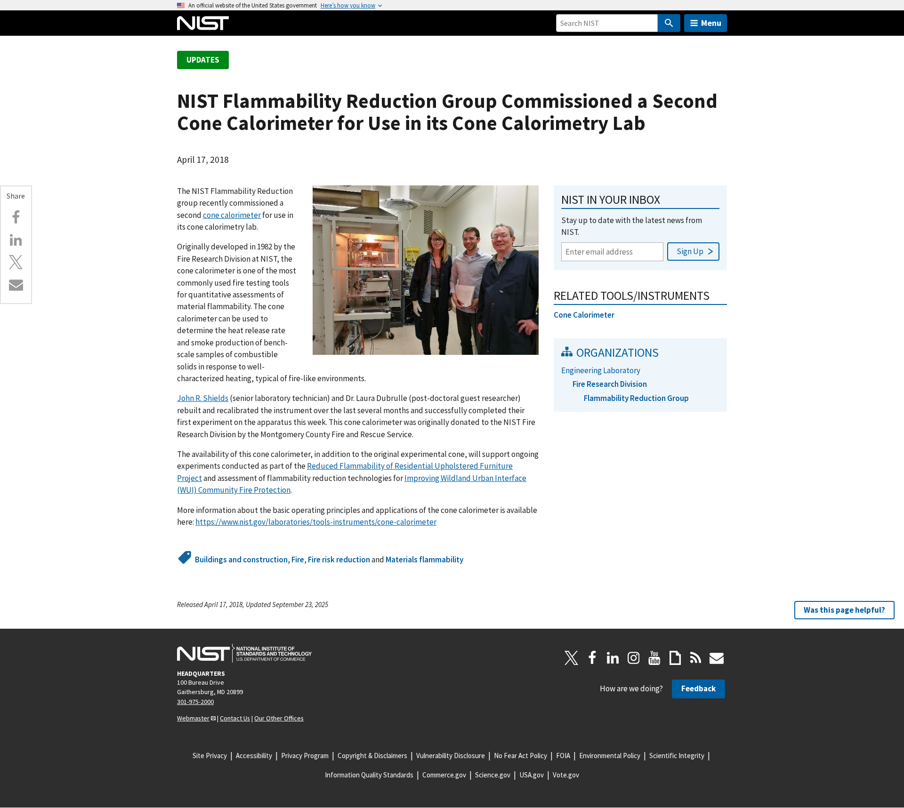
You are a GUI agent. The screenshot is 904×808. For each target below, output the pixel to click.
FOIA (563, 755)
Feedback (698, 688)
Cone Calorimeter (584, 315)
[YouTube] (654, 658)
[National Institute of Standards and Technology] (244, 653)
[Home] (203, 23)
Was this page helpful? (844, 610)
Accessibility (254, 755)
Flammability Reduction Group (636, 398)
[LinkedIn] (613, 658)
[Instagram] (633, 658)
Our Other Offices (279, 718)
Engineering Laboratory (600, 370)
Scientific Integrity (676, 755)
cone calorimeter (232, 215)
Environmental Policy (609, 755)
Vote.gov (566, 774)
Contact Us (235, 718)
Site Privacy (210, 755)
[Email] (16, 284)
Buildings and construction (241, 559)
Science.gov (492, 774)
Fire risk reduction (339, 559)
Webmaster (193, 718)
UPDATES (202, 60)
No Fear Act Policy (520, 755)
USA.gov (531, 774)
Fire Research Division (610, 384)
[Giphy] (675, 658)
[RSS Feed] (696, 658)
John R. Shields (202, 398)
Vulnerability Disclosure (450, 755)
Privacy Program (305, 755)
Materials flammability (424, 559)
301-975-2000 (195, 701)
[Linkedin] (16, 240)
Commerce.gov (444, 774)
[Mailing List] (716, 658)
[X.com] (16, 262)
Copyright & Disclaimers (372, 755)
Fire (297, 559)
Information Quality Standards (369, 774)
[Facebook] (16, 217)
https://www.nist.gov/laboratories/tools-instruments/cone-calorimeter (315, 522)
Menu (711, 22)
